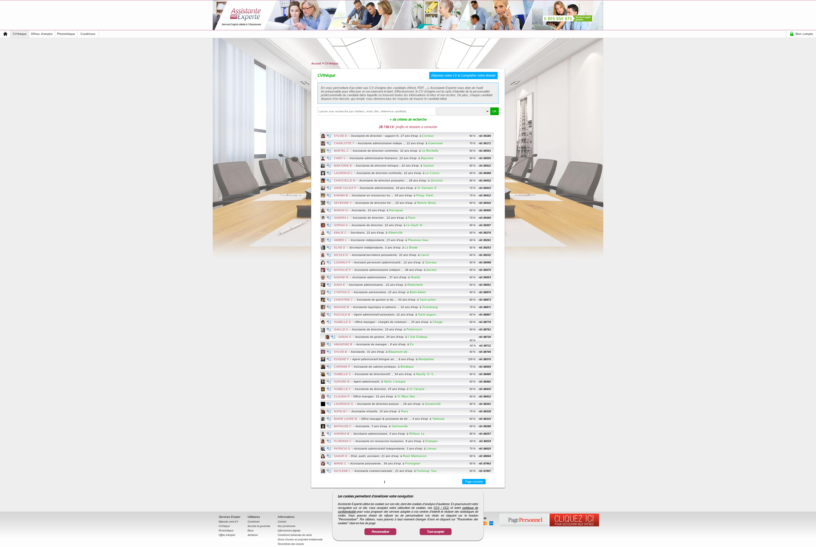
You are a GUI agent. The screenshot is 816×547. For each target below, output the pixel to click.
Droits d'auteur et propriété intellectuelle (300, 539)
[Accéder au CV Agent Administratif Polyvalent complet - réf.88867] (323, 315)
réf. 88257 (485, 433)
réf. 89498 (485, 173)
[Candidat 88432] (498, 396)
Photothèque (66, 34)
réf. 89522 (485, 165)
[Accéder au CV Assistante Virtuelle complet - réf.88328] (323, 411)
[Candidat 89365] (498, 217)
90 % (473, 225)
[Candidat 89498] (498, 173)
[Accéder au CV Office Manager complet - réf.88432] (323, 397)
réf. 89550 (485, 158)
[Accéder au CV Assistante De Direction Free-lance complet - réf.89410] (323, 203)
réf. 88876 (485, 292)
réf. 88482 (485, 381)
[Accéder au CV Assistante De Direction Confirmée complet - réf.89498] (323, 173)
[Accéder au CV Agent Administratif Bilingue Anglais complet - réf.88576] (323, 359)
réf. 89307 (485, 225)
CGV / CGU (441, 508)
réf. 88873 (485, 299)
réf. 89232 (485, 255)
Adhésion (253, 535)
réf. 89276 (485, 232)
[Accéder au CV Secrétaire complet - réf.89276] (323, 233)
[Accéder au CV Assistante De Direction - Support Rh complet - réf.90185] (323, 136)
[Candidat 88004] (498, 456)
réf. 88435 (485, 389)
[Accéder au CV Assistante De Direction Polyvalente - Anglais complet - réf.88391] (323, 404)
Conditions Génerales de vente (295, 535)
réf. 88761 (485, 329)
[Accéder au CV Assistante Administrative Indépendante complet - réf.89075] (323, 270)
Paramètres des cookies (291, 544)
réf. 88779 (485, 322)
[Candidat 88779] (498, 322)
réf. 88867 (485, 314)
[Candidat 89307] (498, 225)
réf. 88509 (485, 366)
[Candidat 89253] (498, 247)
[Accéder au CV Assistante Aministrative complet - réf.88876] (323, 292)
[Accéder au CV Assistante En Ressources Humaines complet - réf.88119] (323, 441)
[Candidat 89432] (498, 180)
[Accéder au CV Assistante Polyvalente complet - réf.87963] (323, 464)
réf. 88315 (485, 418)
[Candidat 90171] (498, 143)
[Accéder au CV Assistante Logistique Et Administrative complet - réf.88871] (323, 307)
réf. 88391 (485, 404)
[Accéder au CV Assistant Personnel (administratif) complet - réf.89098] (323, 263)
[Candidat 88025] (498, 448)
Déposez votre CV (228, 521)
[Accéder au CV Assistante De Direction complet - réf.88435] (323, 389)
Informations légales (289, 530)
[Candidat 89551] (498, 150)
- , (384, 135)
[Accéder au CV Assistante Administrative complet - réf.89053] (323, 277)
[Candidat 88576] (498, 359)
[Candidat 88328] (498, 411)
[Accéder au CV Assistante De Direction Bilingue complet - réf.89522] (323, 166)
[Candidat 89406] (498, 210)
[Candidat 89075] (498, 270)
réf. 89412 (485, 195)
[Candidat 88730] (467, 337)
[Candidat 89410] (498, 203)
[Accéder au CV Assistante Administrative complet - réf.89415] (323, 188)
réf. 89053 (485, 277)
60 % (473, 150)
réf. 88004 (485, 456)
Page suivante (474, 481)
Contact (282, 521)
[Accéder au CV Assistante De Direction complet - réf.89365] (323, 218)
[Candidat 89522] (498, 165)
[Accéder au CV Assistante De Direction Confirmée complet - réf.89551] (323, 151)
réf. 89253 (485, 247)
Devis (251, 530)
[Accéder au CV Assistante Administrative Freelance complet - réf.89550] (323, 158)
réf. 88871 (485, 307)
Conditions (88, 34)
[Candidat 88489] (498, 374)
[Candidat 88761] (498, 329)
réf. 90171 (485, 143)
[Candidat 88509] (498, 366)
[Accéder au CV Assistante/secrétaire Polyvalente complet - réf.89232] (323, 255)
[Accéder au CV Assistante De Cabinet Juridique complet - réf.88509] (323, 367)
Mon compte (804, 34)
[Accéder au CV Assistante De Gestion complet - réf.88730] (327, 337)
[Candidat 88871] (498, 307)
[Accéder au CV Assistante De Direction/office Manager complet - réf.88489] (323, 374)
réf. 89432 (485, 180)
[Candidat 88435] (498, 389)
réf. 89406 (485, 210)
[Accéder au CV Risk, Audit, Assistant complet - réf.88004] (323, 456)
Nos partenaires (286, 526)
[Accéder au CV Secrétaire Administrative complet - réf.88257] (323, 434)
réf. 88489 (485, 374)
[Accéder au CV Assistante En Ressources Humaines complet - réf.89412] (323, 196)
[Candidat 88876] (498, 292)
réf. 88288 (485, 426)
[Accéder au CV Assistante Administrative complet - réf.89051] (323, 285)
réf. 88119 (485, 441)
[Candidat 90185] (498, 136)
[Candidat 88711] (498, 344)
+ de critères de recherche (408, 119)
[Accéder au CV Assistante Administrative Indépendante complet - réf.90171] (323, 143)
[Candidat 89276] (498, 232)
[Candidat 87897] (498, 471)
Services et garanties (259, 526)
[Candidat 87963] (498, 463)
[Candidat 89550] (498, 158)
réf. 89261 (485, 240)
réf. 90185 (485, 135)
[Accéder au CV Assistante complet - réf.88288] (323, 426)
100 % (472, 359)
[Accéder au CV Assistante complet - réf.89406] (323, 210)
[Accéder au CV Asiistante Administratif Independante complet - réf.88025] (323, 449)
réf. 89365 (485, 217)
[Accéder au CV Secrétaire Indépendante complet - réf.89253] (323, 248)
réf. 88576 (485, 359)
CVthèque (20, 34)
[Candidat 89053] (498, 277)
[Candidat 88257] (498, 433)
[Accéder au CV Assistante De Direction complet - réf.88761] (323, 330)
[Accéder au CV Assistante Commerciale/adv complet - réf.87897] (323, 471)
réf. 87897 (485, 471)
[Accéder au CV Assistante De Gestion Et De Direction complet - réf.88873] (323, 300)
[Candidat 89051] (498, 284)
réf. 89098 (485, 262)
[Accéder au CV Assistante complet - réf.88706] (323, 352)
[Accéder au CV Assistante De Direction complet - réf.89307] (323, 225)
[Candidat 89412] (498, 195)
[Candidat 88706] (498, 351)
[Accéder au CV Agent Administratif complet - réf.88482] (323, 382)
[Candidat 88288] (498, 426)
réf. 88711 (485, 345)
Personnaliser (380, 532)
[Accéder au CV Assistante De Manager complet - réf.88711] (323, 344)
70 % (473, 143)
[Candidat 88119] (498, 441)
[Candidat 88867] (498, 314)
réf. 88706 (485, 351)
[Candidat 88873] (498, 299)
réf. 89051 (485, 284)
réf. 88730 (485, 337)
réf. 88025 (485, 448)
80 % (473, 135)
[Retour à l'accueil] (5, 34)
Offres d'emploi (42, 34)
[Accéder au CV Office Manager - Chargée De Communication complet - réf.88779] (323, 322)
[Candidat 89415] (498, 188)
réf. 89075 (485, 270)
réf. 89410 (485, 202)
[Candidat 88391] (498, 404)
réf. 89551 (485, 150)
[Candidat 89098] (498, 262)
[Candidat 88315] (498, 418)
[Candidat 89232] (498, 255)
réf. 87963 (485, 463)
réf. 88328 (485, 411)
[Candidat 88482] (498, 381)
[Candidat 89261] (498, 240)
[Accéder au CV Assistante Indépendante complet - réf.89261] (323, 240)
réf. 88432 (485, 396)
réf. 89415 (485, 188)
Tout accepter (435, 532)
